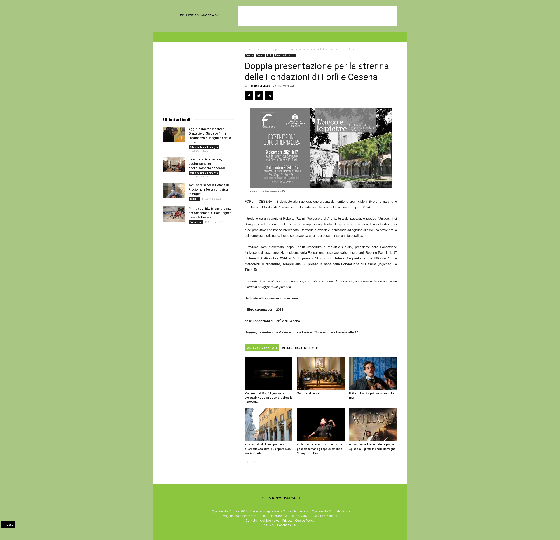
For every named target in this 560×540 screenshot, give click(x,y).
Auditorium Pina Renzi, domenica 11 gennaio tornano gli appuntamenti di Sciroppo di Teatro (320, 449)
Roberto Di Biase (259, 85)
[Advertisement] (317, 16)
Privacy (287, 520)
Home (248, 49)
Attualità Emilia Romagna (204, 147)
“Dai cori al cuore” (308, 393)
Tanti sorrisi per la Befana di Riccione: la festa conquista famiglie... (209, 189)
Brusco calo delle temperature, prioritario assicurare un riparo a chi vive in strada (268, 449)
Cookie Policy (304, 520)
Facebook (284, 525)
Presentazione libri (284, 55)
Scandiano (196, 222)
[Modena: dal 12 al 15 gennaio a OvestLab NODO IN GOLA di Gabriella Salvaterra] (268, 373)
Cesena (261, 49)
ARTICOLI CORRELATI (262, 348)
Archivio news (269, 520)
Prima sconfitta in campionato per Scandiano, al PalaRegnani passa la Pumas (210, 213)
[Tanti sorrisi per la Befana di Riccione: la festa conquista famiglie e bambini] (174, 190)
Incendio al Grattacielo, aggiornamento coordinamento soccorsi (207, 164)
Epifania (194, 198)
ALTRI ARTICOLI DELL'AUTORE (302, 348)
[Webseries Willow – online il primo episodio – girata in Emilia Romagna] (373, 424)
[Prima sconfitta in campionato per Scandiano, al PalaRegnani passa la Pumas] (174, 214)
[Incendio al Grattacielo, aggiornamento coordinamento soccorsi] (174, 164)
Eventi (260, 55)
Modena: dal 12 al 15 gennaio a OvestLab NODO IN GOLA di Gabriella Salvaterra (268, 398)
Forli (269, 55)
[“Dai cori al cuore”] (321, 373)
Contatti (251, 520)
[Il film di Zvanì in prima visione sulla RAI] (373, 373)
